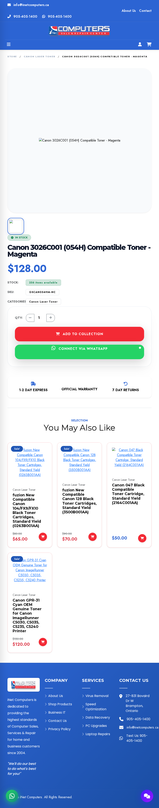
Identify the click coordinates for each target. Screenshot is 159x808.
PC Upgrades (96, 725)
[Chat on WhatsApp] (12, 796)
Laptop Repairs (98, 734)
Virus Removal (97, 695)
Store (12, 56)
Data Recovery (98, 717)
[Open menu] (9, 45)
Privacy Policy (59, 729)
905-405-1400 (25, 16)
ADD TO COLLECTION (82, 334)
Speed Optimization (96, 707)
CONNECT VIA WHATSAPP (82, 348)
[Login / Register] (140, 44)
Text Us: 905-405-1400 (137, 738)
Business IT (57, 712)
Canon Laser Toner (39, 56)
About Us (129, 10)
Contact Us (57, 720)
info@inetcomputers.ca (31, 4)
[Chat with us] (147, 796)
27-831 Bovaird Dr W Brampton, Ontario (137, 703)
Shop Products (60, 704)
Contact (145, 10)
